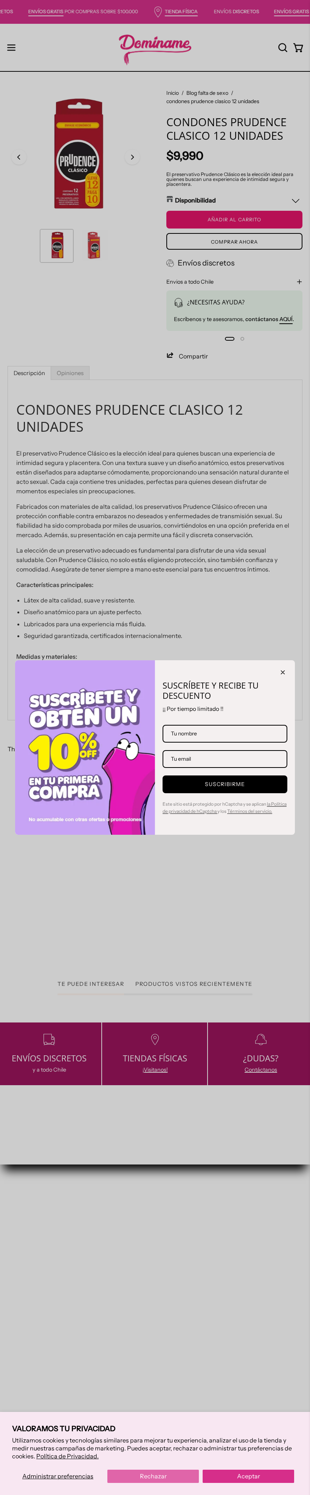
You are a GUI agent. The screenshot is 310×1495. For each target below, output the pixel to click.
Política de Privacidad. (67, 1456)
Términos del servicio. (249, 811)
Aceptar (248, 1476)
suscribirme (225, 784)
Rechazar (153, 1476)
